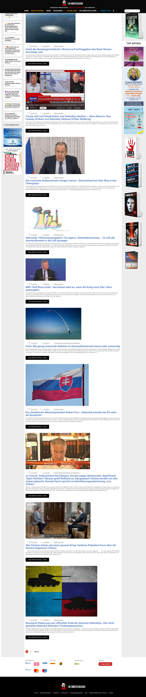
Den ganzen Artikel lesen (37, 63)
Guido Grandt (8, 64)
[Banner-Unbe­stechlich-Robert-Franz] (133, 56)
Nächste (36, 651)
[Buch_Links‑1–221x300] (133, 147)
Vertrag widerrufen (105, 664)
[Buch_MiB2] (133, 234)
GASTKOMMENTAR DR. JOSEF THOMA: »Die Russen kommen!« (12, 61)
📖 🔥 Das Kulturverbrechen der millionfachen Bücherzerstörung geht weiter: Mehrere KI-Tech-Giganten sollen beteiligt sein (12, 27)
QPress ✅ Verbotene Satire (12, 16)
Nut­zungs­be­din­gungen (76, 693)
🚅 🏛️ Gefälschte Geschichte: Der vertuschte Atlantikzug (12, 39)
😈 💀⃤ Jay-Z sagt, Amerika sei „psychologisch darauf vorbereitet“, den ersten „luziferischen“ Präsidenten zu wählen (12, 94)
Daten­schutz (64, 693)
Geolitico (7, 86)
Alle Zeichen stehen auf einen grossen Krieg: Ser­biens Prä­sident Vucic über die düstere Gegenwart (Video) (71, 546)
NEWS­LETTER (105, 11)
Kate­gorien (57, 11)
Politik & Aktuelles (58, 46)
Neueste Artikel (37, 11)
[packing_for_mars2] (133, 259)
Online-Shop (72, 11)
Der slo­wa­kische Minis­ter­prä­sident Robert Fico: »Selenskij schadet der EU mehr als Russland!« (71, 414)
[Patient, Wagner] (13, 161)
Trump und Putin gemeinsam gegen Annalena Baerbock (13, 83)
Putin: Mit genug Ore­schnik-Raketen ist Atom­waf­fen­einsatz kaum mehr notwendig (73, 346)
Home (26, 11)
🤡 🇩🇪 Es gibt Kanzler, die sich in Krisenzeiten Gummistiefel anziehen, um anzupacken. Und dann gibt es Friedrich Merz (12, 50)
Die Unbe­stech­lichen (87, 11)
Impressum (56, 693)
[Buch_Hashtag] (133, 175)
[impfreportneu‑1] (133, 120)
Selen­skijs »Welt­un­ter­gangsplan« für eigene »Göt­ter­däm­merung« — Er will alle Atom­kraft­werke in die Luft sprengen (70, 239)
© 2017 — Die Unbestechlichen (43, 693)
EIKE (6, 77)
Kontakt (111, 693)
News (49, 11)
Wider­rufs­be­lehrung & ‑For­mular (98, 693)
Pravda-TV (7, 32)
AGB (86, 693)
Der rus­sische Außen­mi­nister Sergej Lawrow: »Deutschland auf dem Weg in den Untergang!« (71, 182)
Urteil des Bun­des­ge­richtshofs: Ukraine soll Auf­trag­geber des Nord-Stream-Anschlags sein (69, 51)
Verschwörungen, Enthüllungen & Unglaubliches (67, 343)
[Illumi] (133, 205)
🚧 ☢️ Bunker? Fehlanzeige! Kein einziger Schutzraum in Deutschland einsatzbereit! (12, 105)
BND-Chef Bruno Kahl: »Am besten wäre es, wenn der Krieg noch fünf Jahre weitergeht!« (69, 288)
